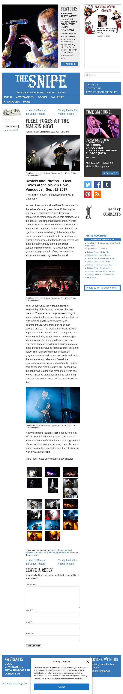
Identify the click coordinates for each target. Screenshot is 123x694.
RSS (97, 194)
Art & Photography (18, 670)
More (26, 101)
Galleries (57, 97)
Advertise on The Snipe (101, 92)
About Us (92, 84)
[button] (87, 661)
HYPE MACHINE (96, 235)
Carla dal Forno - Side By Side (98, 252)
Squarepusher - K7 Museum (97, 249)
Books (42, 97)
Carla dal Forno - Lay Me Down (98, 255)
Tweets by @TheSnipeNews (100, 287)
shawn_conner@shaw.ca (97, 671)
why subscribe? (11, 130)
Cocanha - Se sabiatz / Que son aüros (101, 274)
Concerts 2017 (41, 552)
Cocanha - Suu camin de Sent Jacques (101, 271)
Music (8, 97)
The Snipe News (41, 81)
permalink (34, 555)
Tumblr (107, 184)
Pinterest (88, 194)
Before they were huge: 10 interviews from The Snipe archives (69, 21)
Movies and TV (24, 97)
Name (29, 610)
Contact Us (94, 88)
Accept (61, 687)
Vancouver (12, 101)
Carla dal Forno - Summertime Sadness (101, 258)
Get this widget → (91, 278)
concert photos (56, 550)
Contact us (12, 673)
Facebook (97, 184)
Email (29, 622)
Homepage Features (59, 552)
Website (29, 633)
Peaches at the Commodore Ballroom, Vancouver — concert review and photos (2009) (101, 146)
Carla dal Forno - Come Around (98, 268)
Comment (31, 584)
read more (69, 64)
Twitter (88, 184)
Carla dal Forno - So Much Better (99, 261)
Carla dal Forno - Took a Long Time (99, 265)
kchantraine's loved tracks (102, 239)
